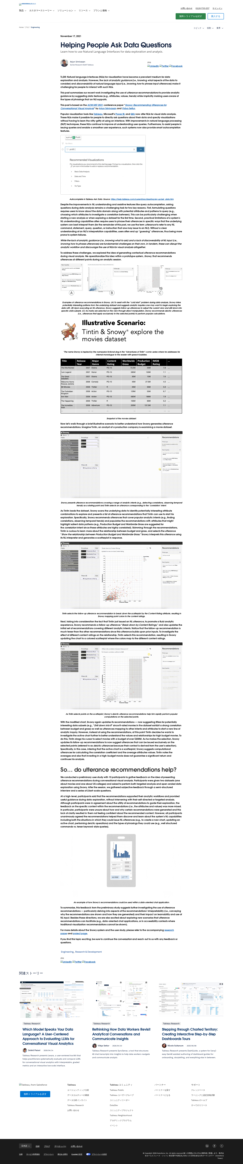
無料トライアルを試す (190, 16)
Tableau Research (75, 1105)
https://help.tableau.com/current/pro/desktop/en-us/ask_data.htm (142, 199)
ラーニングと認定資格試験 (203, 1095)
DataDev (114, 1105)
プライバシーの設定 (99, 1154)
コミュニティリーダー (120, 1100)
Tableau (98, 114)
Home (21, 27)
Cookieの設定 (76, 1154)
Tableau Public (117, 1090)
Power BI (119, 114)
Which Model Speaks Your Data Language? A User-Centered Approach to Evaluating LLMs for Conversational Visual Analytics (48, 1036)
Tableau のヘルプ (199, 1100)
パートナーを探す (162, 1090)
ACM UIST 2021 (95, 105)
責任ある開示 (63, 1154)
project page (80, 933)
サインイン (217, 8)
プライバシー (49, 1154)
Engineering (35, 27)
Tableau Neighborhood (121, 1115)
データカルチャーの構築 (78, 1095)
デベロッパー (60, 1146)
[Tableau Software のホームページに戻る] (31, 3)
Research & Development (88, 951)
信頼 (38, 1146)
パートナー (160, 1084)
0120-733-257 (202, 8)
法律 (20, 1154)
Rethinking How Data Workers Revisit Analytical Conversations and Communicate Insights (121, 1034)
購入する (215, 16)
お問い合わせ (186, 8)
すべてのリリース (199, 1105)
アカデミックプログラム (120, 1120)
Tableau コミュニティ (121, 1084)
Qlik (133, 114)
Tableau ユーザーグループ (122, 1095)
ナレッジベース (198, 1090)
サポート (195, 1084)
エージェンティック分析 (78, 1090)
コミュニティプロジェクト (121, 1110)
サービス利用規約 (33, 1154)
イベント (114, 1125)
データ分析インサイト (77, 1100)
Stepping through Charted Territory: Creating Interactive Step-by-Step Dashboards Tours (190, 1034)
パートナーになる (162, 1095)
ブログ (27, 27)
